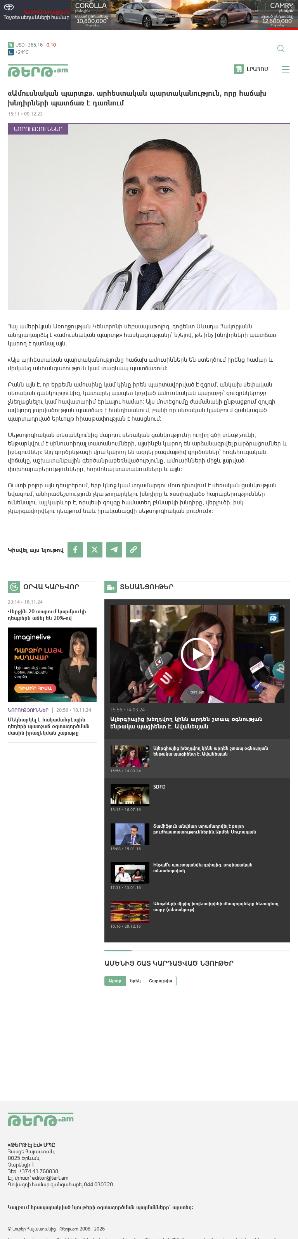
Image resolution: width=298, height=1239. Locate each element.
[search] (281, 48)
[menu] (286, 69)
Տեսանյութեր (146, 587)
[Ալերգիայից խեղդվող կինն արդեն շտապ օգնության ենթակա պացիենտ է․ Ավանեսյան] (197, 654)
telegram (114, 549)
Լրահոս (257, 69)
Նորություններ (38, 129)
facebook (75, 549)
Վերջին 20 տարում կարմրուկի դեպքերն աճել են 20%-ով (47, 614)
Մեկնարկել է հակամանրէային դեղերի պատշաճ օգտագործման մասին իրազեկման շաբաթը (49, 726)
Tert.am (38, 70)
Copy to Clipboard (133, 549)
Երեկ (135, 981)
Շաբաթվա (160, 981)
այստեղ (182, 1207)
